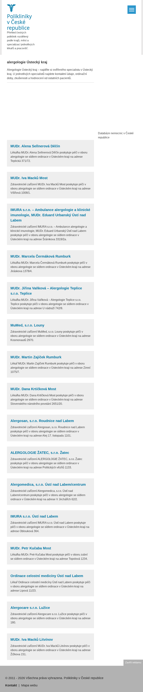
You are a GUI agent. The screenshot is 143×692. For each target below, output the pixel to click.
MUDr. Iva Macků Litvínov (31, 639)
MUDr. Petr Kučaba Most (30, 548)
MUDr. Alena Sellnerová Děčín (35, 146)
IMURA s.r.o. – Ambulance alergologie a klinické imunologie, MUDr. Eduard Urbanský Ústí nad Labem (50, 215)
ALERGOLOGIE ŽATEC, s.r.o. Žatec (39, 453)
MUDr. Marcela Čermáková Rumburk (40, 256)
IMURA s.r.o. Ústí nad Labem (34, 516)
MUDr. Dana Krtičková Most (33, 389)
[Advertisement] (50, 111)
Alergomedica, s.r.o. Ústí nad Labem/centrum (48, 484)
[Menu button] (131, 9)
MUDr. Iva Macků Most (29, 178)
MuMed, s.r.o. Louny (27, 325)
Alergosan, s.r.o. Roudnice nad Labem (42, 421)
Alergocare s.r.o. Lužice (30, 608)
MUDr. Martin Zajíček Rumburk (35, 357)
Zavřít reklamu (133, 662)
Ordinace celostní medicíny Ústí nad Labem (46, 576)
